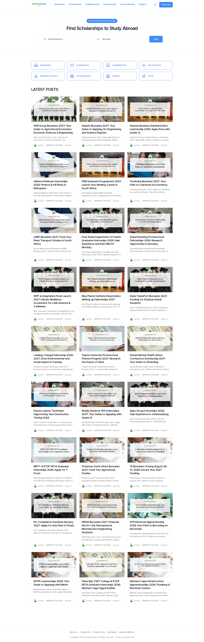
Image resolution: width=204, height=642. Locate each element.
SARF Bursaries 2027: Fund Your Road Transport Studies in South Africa (53, 240)
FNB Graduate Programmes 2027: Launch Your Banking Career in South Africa (102, 185)
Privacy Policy (99, 632)
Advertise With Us (126, 632)
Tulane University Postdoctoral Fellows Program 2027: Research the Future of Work (101, 358)
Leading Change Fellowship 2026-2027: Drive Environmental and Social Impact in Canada (54, 358)
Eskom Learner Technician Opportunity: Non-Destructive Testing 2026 (51, 414)
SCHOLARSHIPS (127, 4)
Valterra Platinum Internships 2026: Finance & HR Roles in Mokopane (51, 185)
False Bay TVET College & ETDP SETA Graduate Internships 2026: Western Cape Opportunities (101, 585)
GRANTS (143, 4)
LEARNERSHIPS (92, 4)
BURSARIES (59, 4)
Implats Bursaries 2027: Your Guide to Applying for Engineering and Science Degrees (101, 129)
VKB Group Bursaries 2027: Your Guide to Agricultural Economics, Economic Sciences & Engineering (53, 129)
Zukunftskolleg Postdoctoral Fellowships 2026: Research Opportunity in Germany (147, 240)
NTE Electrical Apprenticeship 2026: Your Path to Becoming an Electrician (149, 525)
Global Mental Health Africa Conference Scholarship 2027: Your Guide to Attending (147, 358)
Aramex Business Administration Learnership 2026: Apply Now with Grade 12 (150, 129)
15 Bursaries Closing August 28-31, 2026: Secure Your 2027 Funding (148, 470)
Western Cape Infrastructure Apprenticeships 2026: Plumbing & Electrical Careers (150, 585)
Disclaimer (112, 632)
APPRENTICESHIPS (54, 145)
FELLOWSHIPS (109, 4)
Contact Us (85, 632)
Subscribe (166, 5)
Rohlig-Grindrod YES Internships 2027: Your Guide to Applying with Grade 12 (102, 414)
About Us (74, 632)
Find (156, 39)
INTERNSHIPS (75, 4)
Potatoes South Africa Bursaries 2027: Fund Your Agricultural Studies (101, 470)
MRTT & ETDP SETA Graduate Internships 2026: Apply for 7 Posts (51, 470)
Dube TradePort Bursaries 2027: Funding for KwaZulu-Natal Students (148, 299)
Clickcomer (129, 637)
